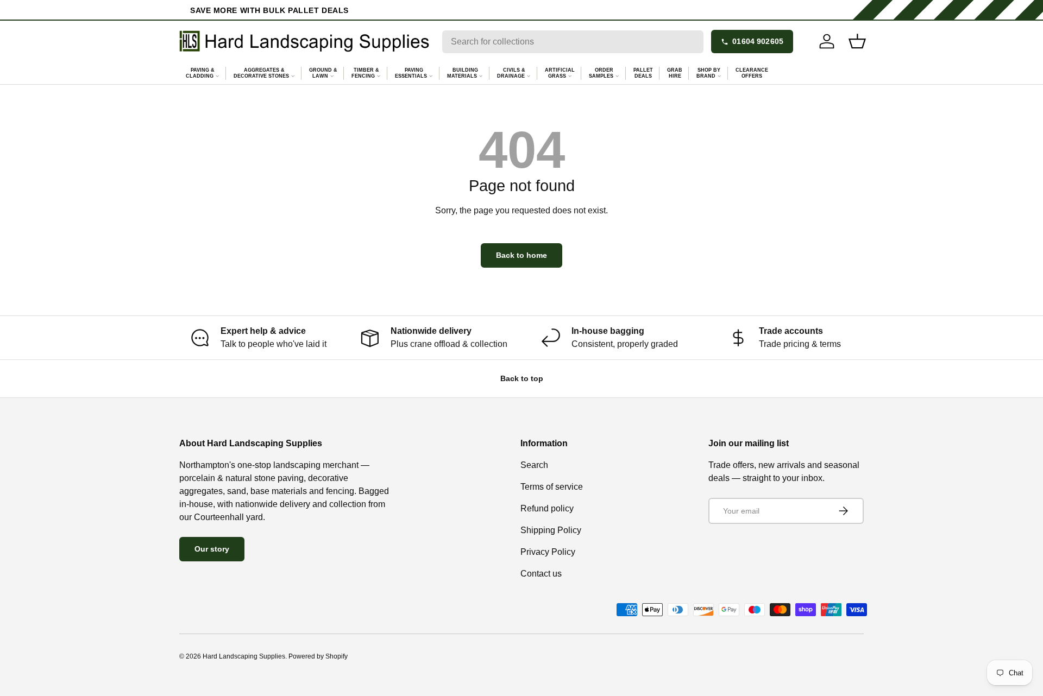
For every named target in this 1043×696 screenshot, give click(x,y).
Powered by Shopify (318, 656)
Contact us (541, 573)
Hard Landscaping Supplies (244, 656)
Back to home (521, 255)
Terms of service (551, 486)
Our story (211, 549)
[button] (857, 41)
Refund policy (547, 508)
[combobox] (572, 41)
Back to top (521, 378)
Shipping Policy (550, 530)
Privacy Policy (547, 551)
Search (534, 465)
